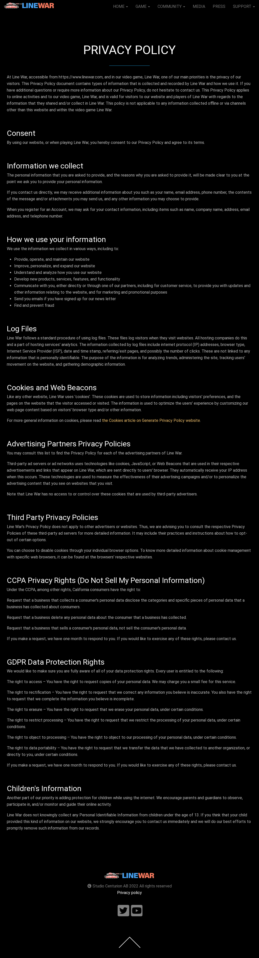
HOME (119, 6)
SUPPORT (242, 6)
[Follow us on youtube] (137, 911)
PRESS (219, 6)
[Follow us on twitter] (123, 911)
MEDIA (199, 6)
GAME (141, 6)
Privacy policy (129, 892)
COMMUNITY (170, 6)
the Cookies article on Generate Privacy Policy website (151, 420)
